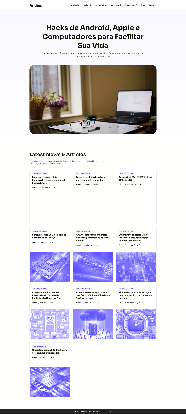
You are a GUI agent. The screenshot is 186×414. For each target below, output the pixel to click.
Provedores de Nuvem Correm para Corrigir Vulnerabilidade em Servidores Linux (93, 295)
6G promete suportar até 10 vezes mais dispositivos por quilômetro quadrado (133, 237)
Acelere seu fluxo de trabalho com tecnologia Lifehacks (91, 178)
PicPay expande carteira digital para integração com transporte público (135, 295)
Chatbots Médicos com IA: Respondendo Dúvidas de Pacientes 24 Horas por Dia (46, 295)
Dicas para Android (40, 173)
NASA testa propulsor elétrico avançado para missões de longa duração (93, 237)
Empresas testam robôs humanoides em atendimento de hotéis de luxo (49, 180)
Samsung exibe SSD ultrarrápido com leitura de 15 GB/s (49, 236)
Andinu (35, 5)
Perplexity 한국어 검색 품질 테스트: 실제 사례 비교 (135, 178)
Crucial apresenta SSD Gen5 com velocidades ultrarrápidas (49, 351)
